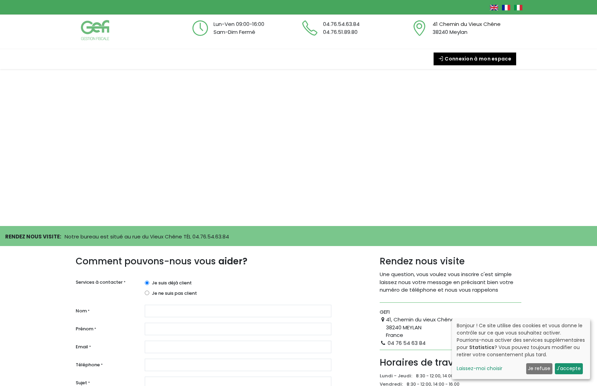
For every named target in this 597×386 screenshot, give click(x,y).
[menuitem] (89, 59)
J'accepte (569, 368)
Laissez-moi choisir (479, 368)
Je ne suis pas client (174, 293)
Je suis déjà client (172, 283)
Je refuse (539, 368)
